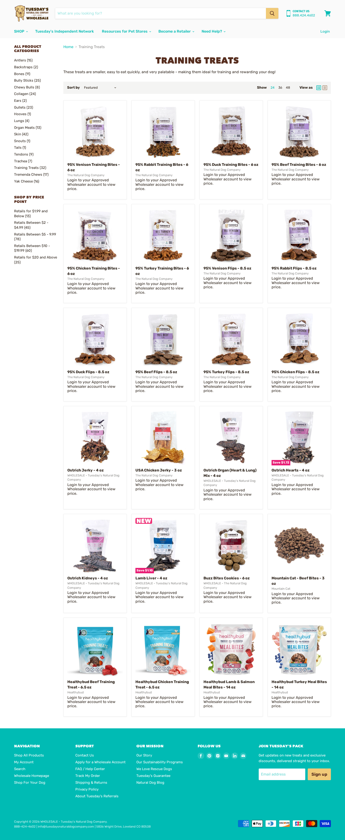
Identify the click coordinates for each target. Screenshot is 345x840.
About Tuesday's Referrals (97, 796)
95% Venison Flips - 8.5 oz (227, 268)
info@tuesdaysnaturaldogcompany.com (66, 826)
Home (68, 47)
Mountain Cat (281, 588)
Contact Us (84, 755)
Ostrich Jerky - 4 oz (85, 470)
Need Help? (212, 31)
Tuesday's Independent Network (64, 31)
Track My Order (87, 776)
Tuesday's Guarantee (153, 776)
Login (325, 31)
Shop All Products (29, 755)
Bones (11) (22, 74)
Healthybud (75, 692)
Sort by (73, 88)
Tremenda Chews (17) (31, 174)
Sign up (319, 774)
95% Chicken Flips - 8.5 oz (295, 372)
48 (288, 88)
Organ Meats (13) (27, 127)
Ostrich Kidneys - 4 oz (87, 578)
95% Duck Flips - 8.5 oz (88, 372)
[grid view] (318, 87)
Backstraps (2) (26, 67)
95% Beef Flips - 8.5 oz (156, 372)
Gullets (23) (23, 107)
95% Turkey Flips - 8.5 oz (226, 372)
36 (280, 88)
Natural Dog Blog (150, 782)
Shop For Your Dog (29, 782)
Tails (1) (20, 147)
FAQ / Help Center (90, 769)
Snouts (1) (22, 141)
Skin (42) (21, 134)
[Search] (272, 13)
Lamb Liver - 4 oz (151, 578)
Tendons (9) (24, 154)
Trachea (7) (23, 161)
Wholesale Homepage (31, 776)
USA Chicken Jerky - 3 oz (158, 470)
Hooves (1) (22, 114)
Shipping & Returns (91, 782)
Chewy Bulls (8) (27, 87)
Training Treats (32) (30, 168)
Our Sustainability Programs (159, 762)
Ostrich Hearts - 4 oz (291, 470)
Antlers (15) (23, 60)
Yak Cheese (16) (26, 181)
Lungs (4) (21, 121)
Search (19, 769)
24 (273, 88)
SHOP (19, 31)
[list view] (324, 87)
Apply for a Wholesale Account (100, 762)
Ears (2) (20, 101)
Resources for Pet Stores (125, 31)
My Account (24, 762)
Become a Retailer (175, 31)
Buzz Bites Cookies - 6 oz (226, 578)
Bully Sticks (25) (27, 80)
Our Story (144, 755)
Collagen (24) (25, 94)
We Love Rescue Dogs (154, 769)
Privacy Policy (87, 789)
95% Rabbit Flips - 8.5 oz (294, 268)
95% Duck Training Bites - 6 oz (230, 164)
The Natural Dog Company (85, 175)
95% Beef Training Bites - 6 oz (299, 164)
